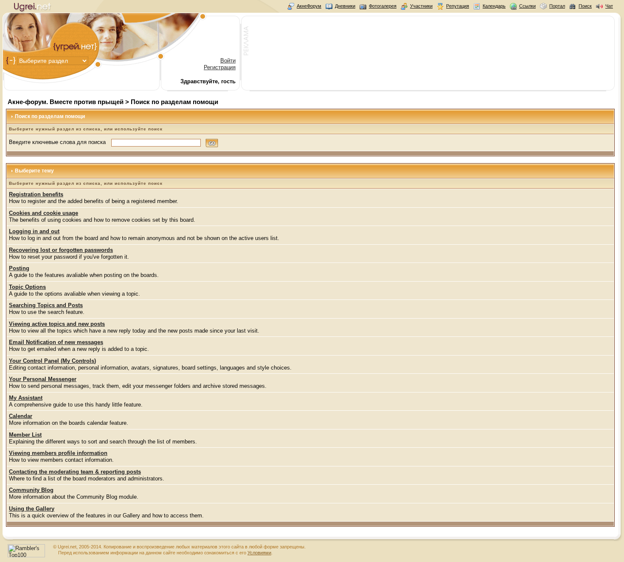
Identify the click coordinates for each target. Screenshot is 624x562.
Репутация (457, 5)
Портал (557, 5)
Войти (228, 60)
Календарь (494, 5)
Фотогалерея (382, 5)
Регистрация (220, 67)
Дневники (345, 5)
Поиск (585, 5)
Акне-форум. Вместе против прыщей (66, 101)
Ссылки (527, 5)
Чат (609, 5)
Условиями (259, 552)
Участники (421, 5)
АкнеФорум (309, 5)
